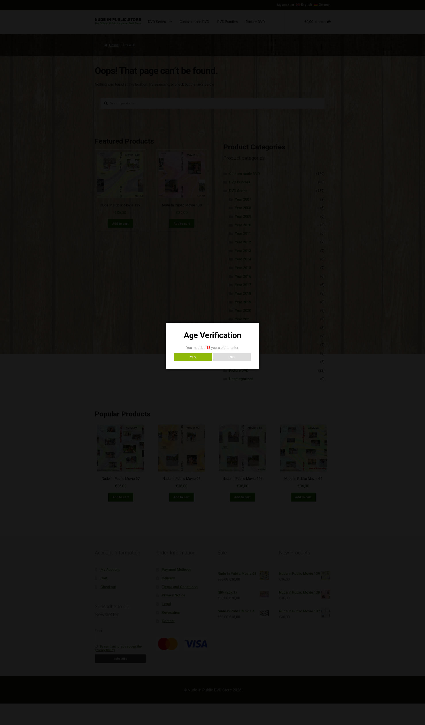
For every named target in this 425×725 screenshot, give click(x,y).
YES (193, 357)
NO (232, 357)
